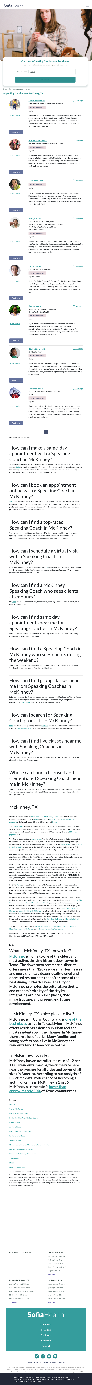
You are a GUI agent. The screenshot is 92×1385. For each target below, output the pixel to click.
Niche (11, 1163)
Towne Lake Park (72, 919)
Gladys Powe (34, 218)
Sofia (18, 467)
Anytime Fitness (15, 1127)
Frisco (44, 819)
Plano (36, 819)
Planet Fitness (65, 908)
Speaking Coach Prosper (56, 1298)
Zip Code (23, 72)
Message (79, 100)
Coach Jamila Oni (36, 100)
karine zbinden (35, 266)
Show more (51, 1275)
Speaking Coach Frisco (56, 1291)
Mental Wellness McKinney (19, 1298)
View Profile (15, 115)
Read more (40, 1381)
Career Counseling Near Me (57, 1267)
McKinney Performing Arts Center (50, 929)
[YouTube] (49, 1356)
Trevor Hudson (35, 388)
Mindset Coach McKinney (18, 1295)
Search (45, 79)
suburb (52, 819)
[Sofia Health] (13, 6)
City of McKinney (16, 1109)
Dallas (54, 822)
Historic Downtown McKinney (21, 929)
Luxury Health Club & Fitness (30, 911)
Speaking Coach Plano (55, 1295)
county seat (35, 816)
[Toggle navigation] (87, 6)
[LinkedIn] (55, 1356)
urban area (36, 839)
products (44, 725)
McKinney (17, 956)
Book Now (16, 132)
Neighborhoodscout (17, 1167)
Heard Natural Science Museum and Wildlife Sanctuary (56, 926)
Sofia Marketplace (23, 728)
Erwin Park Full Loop (54, 919)
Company (46, 1340)
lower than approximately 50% (37, 1088)
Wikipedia (13, 1104)
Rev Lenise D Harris (37, 349)
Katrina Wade (34, 306)
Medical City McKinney (18, 1113)
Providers (46, 1329)
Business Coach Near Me (56, 1260)
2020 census (65, 844)
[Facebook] (43, 1356)
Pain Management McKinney (19, 1288)
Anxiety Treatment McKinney (19, 1284)
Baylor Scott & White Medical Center (35, 903)
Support (46, 1346)
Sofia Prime (25, 702)
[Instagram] (37, 1356)
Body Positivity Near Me (56, 1256)
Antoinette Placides (37, 140)
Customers (46, 1324)
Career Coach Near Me (56, 1264)
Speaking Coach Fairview (56, 1284)
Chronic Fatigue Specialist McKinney (22, 1291)
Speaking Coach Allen (55, 1288)
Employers (46, 1335)
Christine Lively (35, 180)
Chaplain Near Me (54, 1271)
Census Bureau (18, 826)
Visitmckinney (14, 1158)
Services (12, 89)
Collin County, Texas (50, 816)
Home (5, 89)
